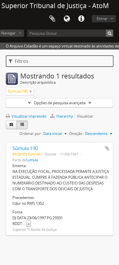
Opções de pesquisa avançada (59, 102)
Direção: (76, 133)
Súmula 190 (25, 148)
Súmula (32, 160)
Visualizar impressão (29, 116)
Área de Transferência (52, 19)
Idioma (67, 19)
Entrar (102, 18)
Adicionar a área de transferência (107, 148)
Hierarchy (64, 116)
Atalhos (81, 19)
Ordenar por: (30, 133)
